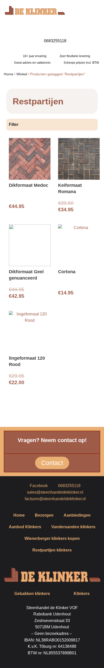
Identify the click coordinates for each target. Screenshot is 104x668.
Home (8, 74)
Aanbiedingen (77, 515)
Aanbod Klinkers (25, 527)
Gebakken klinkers (32, 593)
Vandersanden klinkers (73, 527)
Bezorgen (44, 515)
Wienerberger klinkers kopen (52, 538)
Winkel (21, 74)
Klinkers (82, 593)
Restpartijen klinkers (52, 550)
